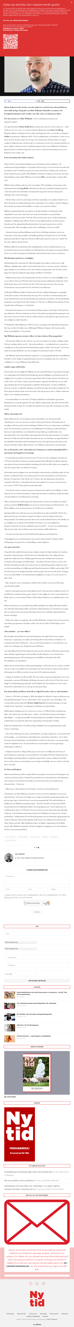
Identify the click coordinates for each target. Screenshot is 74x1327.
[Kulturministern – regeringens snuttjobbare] (9, 1038)
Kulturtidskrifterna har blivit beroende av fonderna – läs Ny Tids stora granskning (42, 993)
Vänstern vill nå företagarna (28, 1025)
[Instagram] (43, 1283)
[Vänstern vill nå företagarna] (9, 1027)
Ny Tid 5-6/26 (10, 1097)
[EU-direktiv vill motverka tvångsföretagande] (9, 1016)
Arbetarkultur (35, 837)
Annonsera (43, 1314)
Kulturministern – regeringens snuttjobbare (34, 1036)
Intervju (45, 837)
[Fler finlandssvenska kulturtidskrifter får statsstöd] (9, 1006)
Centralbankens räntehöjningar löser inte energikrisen (28, 1172)
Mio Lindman (20, 854)
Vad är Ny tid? (21, 1314)
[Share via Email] (38, 847)
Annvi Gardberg (23, 837)
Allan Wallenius (10, 837)
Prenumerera (54, 1314)
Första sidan (10, 1314)
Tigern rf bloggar (38, 1166)
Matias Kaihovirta (10, 840)
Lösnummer (33, 1314)
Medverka (64, 1314)
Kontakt (45, 1316)
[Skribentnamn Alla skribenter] (37, 942)
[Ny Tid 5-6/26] (37, 1073)
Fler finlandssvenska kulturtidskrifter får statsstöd (36, 1003)
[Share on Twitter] (36, 847)
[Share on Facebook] (34, 847)
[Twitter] (37, 1283)
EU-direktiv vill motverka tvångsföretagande (34, 1014)
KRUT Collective (52, 1319)
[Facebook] (30, 1283)
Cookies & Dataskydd (33, 1316)
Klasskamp (54, 837)
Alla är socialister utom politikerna (19, 1180)
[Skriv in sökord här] (37, 934)
